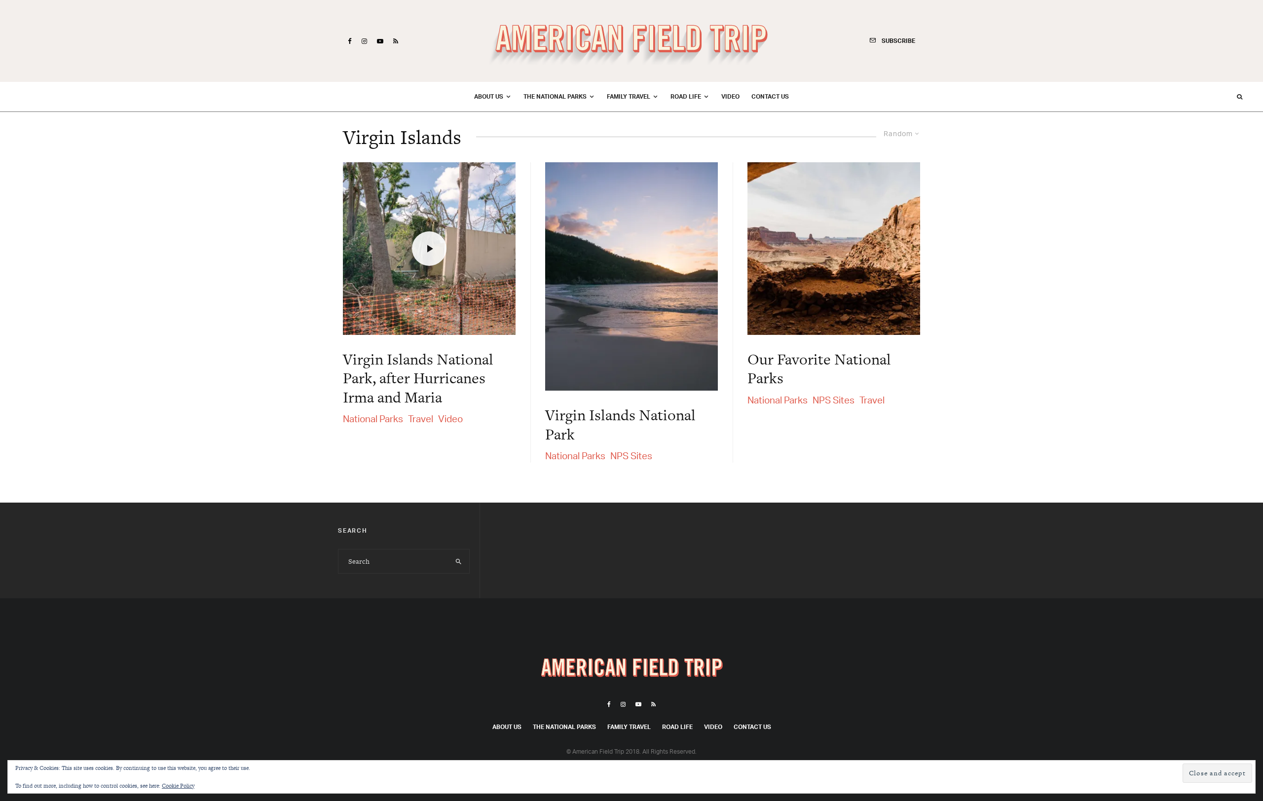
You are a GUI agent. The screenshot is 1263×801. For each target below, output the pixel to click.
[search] (458, 561)
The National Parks (555, 96)
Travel (420, 419)
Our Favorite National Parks (819, 369)
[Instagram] (364, 41)
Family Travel (628, 96)
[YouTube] (380, 41)
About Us (488, 96)
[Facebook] (350, 41)
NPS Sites (631, 456)
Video (730, 96)
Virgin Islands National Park (620, 424)
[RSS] (395, 41)
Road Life (685, 96)
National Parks (373, 419)
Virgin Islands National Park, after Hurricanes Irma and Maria (418, 378)
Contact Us (770, 96)
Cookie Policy (178, 786)
